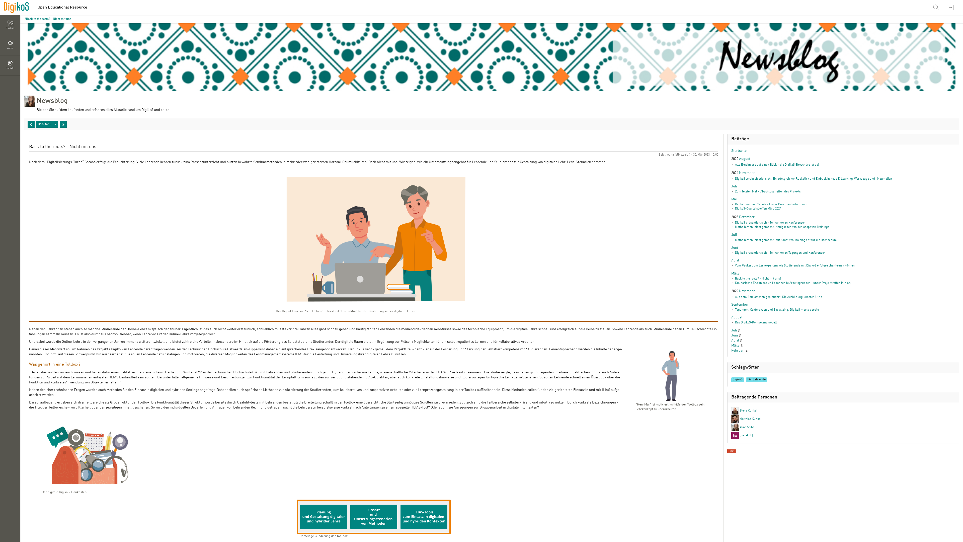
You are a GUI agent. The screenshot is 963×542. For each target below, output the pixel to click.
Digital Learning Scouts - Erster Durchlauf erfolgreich (771, 204)
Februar (737, 350)
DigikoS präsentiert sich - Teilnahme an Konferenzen (770, 222)
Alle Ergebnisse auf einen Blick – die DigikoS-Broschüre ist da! (777, 164)
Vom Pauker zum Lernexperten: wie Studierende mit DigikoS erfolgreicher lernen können (795, 265)
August (744, 159)
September (739, 304)
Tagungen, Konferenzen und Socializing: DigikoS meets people (777, 309)
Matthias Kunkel (750, 419)
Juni (734, 247)
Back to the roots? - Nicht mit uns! (48, 19)
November (747, 173)
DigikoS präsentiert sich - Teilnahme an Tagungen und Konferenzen (780, 252)
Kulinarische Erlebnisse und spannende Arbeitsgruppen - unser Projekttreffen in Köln (793, 283)
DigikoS (738, 379)
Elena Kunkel (748, 410)
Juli (734, 186)
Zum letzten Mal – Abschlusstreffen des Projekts (768, 191)
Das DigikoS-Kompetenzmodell (756, 322)
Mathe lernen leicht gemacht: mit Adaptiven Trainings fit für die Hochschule (786, 240)
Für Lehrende (756, 379)
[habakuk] (746, 435)
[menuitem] (936, 7)
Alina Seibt (746, 427)
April (735, 260)
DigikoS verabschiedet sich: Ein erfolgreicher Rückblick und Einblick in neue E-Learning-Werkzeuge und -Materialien (813, 178)
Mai (734, 199)
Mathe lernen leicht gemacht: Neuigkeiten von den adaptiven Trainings (782, 227)
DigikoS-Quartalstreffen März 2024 (758, 208)
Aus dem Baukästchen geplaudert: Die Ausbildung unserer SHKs (778, 297)
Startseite (739, 151)
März (735, 273)
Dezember (747, 217)
